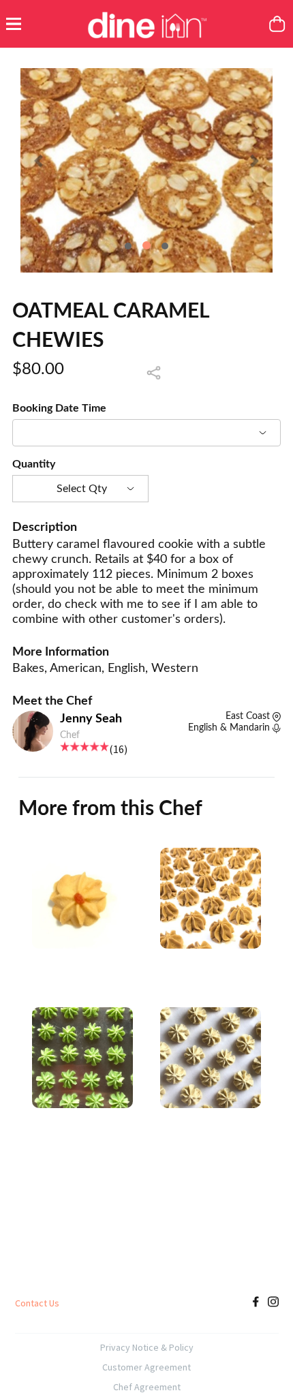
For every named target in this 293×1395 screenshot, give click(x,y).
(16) (118, 749)
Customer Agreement (146, 1367)
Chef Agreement (147, 1387)
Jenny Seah (91, 719)
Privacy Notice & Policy (147, 1347)
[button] (39, 160)
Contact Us (37, 1303)
